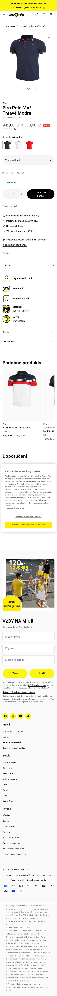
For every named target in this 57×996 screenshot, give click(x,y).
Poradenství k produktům (13, 849)
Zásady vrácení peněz (36, 880)
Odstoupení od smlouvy (13, 731)
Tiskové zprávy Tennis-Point (14, 854)
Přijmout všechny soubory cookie (28, 525)
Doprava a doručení (11, 837)
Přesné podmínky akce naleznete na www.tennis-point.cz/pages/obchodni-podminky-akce (27, 987)
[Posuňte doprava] (35, 89)
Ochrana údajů (12, 508)
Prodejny (6, 832)
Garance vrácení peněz (12, 742)
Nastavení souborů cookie (14, 748)
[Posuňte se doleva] (21, 89)
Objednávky (8, 768)
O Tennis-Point (9, 826)
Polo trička (10, 26)
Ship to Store (8, 801)
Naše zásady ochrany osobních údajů (19, 692)
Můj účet (6, 815)
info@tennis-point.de (37, 685)
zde (14, 503)
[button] (4, 14)
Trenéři (5, 790)
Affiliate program (10, 779)
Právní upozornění (43, 875)
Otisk (21, 508)
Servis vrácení (8, 773)
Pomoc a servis (9, 762)
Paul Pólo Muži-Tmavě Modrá (17, 427)
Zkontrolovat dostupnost (15, 245)
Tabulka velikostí (10, 206)
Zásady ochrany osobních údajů (20, 875)
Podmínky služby (18, 880)
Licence (6, 737)
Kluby (5, 795)
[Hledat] (37, 14)
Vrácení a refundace (11, 843)
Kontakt (6, 821)
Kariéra (6, 784)
